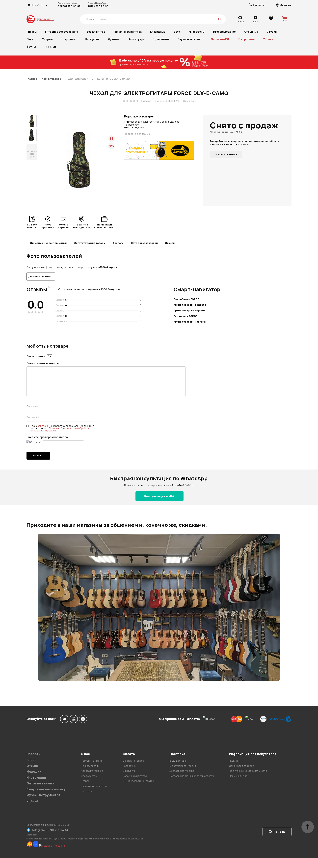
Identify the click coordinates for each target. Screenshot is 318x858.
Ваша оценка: (36, 356)
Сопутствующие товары (89, 243)
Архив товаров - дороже (189, 310)
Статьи (51, 46)
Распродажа (246, 39)
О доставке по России (182, 765)
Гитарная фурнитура (128, 31)
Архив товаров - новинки (190, 321)
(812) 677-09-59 (98, 6)
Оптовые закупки (40, 783)
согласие (43, 425)
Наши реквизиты (239, 775)
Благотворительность (94, 786)
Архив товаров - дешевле (190, 304)
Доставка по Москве (181, 770)
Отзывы (170, 243)
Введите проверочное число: (47, 437)
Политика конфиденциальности (248, 770)
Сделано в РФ (220, 39)
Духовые (114, 39)
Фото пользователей (144, 243)
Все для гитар (96, 31)
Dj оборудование (224, 31)
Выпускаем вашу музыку (46, 789)
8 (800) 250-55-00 (69, 6)
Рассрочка (129, 765)
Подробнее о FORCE (186, 299)
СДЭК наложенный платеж (138, 780)
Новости (33, 754)
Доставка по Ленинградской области (191, 775)
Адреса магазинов (92, 770)
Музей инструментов (43, 795)
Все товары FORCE (185, 316)
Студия (272, 31)
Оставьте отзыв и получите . (89, 289)
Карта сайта (32, 834)
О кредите (129, 770)
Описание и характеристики (48, 243)
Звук (177, 31)
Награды (86, 780)
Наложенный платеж (135, 775)
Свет (30, 39)
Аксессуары (137, 39)
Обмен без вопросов (241, 765)
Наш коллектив (90, 765)
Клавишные (157, 31)
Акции (31, 760)
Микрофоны (197, 31)
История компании (92, 760)
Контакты (86, 791)
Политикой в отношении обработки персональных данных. (60, 429)
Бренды (32, 46)
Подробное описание (137, 133)
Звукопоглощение (190, 39)
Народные (69, 39)
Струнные (251, 31)
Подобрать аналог (226, 154)
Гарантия (234, 760)
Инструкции (36, 777)
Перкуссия (92, 39)
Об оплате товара (133, 760)
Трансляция (161, 39)
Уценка (268, 39)
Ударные (48, 39)
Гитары (32, 31)
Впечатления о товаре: (43, 363)
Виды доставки (178, 760)
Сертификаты (89, 775)
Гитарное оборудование (61, 31)
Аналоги (118, 243)
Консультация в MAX (159, 496)
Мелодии (33, 772)
